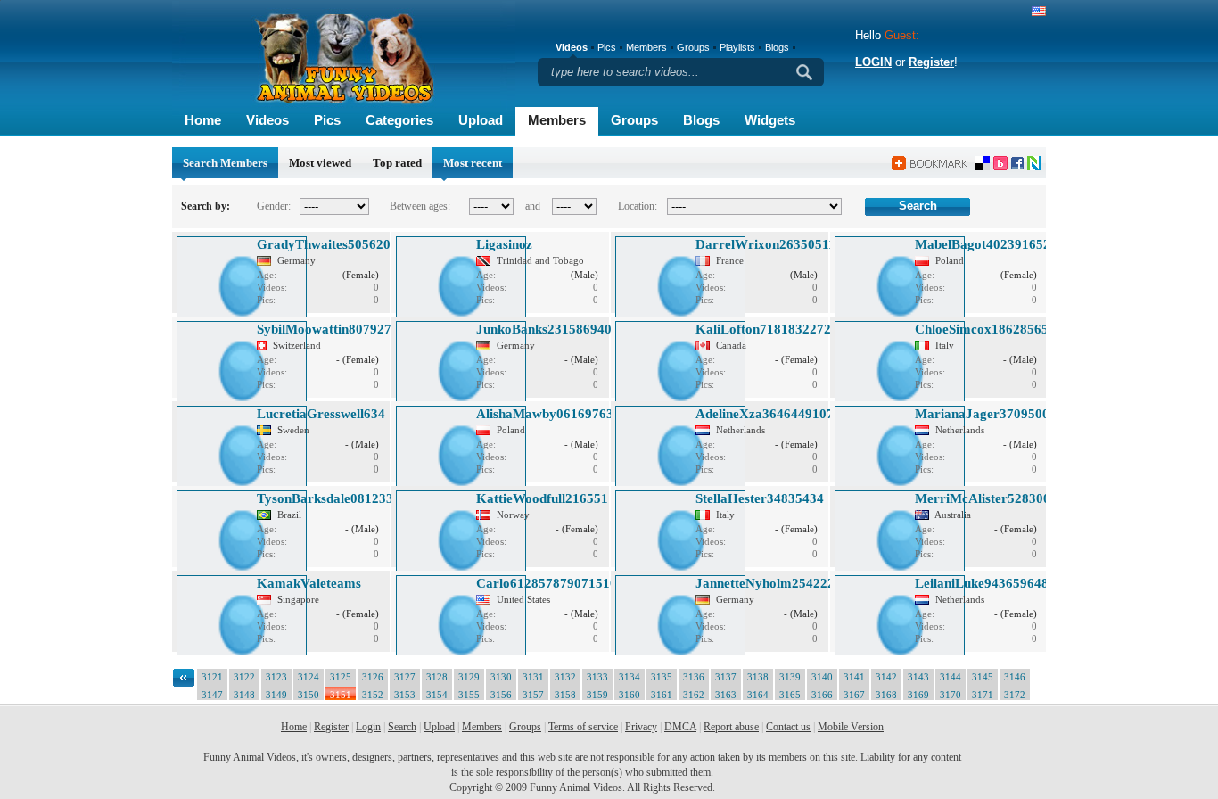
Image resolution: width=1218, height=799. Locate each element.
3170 (950, 694)
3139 (790, 676)
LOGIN (873, 62)
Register (931, 62)
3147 (212, 694)
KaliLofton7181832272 (763, 329)
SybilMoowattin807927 (324, 329)
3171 (982, 694)
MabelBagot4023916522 (986, 244)
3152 (372, 694)
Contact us (788, 727)
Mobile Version (851, 727)
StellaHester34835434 (759, 498)
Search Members (225, 162)
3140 (822, 676)
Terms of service (583, 727)
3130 (501, 676)
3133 (597, 676)
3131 (533, 676)
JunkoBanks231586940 (544, 329)
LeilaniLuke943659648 (982, 583)
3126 (372, 676)
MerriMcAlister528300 (982, 498)
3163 (726, 694)
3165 (790, 694)
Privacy (641, 727)
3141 (854, 676)
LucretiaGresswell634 (321, 414)
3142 (886, 676)
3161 (661, 694)
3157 (533, 694)
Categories (399, 120)
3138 (758, 676)
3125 (340, 676)
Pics (327, 120)
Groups (634, 120)
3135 (661, 676)
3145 (982, 676)
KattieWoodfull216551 (542, 498)
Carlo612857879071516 (546, 583)
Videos (267, 120)
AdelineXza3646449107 (764, 414)
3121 (212, 676)
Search (402, 727)
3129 (469, 676)
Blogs (701, 120)
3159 (597, 694)
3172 (1014, 694)
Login (368, 727)
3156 (501, 694)
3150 (308, 694)
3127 (405, 676)
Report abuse (731, 727)
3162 (693, 694)
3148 (244, 694)
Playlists (737, 47)
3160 (629, 694)
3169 (918, 694)
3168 (886, 694)
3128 (437, 676)
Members (557, 120)
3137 (726, 676)
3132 (565, 676)
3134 (629, 676)
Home (203, 120)
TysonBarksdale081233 (325, 498)
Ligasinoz (504, 244)
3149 (276, 694)
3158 (565, 694)
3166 (822, 694)
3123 (276, 676)
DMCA (680, 727)
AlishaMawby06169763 (544, 414)
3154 (437, 694)
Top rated (397, 162)
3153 (405, 694)
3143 (918, 676)
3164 (758, 694)
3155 (469, 694)
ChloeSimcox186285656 (985, 329)
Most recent (472, 162)
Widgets (770, 120)
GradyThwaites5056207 (327, 244)
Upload (480, 120)
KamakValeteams (309, 583)
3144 (950, 676)
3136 (693, 676)
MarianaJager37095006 (986, 414)
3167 (854, 694)
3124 (308, 676)
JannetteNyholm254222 (765, 583)
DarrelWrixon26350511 (765, 244)
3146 (1014, 676)
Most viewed (320, 162)
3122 (244, 676)
